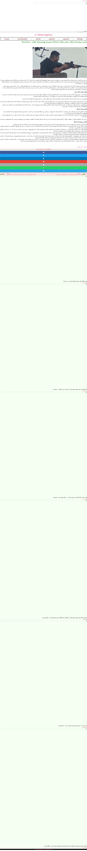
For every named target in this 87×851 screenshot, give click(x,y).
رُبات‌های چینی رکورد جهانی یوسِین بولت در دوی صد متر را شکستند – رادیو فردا (70, 389)
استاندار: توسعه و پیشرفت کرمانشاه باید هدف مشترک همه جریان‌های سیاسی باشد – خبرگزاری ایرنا (65, 846)
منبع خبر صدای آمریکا (82, 146)
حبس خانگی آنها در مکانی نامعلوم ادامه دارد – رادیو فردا (75, 281)
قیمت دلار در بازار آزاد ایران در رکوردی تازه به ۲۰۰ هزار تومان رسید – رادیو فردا (70, 497)
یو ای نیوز (85, 1)
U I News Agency (43, 34)
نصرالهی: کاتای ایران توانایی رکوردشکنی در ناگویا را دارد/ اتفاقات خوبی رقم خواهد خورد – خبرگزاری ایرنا (64, 617)
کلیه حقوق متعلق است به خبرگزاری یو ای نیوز (43, 849)
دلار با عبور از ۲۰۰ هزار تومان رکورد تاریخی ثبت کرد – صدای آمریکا (73, 725)
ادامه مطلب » (84, 282)
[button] (43, 152)
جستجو (85, 31)
